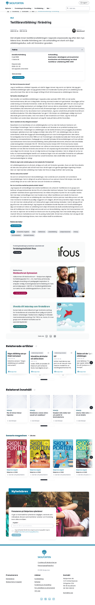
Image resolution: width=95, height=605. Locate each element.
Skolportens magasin (14, 582)
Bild (33, 11)
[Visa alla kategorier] (48, 353)
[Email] (55, 336)
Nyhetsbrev (10, 579)
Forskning (15, 11)
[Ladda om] (36, 346)
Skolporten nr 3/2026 (12, 472)
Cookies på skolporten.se (47, 562)
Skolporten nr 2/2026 (35, 472)
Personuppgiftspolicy (46, 565)
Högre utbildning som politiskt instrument (17, 355)
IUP (55, 356)
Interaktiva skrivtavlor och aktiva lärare (39, 357)
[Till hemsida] (44, 554)
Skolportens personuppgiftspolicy (28, 532)
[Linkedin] (51, 336)
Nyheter (37, 582)
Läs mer (33, 435)
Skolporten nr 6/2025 (81, 472)
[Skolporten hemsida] (15, 3)
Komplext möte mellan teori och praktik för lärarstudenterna (62, 415)
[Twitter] (45, 599)
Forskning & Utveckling (43, 585)
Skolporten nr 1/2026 (58, 472)
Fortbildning (39, 579)
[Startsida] (8, 11)
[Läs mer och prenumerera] (17, 453)
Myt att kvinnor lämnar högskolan (14, 414)
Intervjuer (25, 11)
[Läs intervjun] (17, 401)
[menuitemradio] (9, 8)
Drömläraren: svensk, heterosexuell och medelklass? (39, 414)
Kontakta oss (68, 593)
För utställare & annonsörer (45, 588)
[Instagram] (53, 599)
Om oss (37, 591)
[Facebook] (46, 336)
